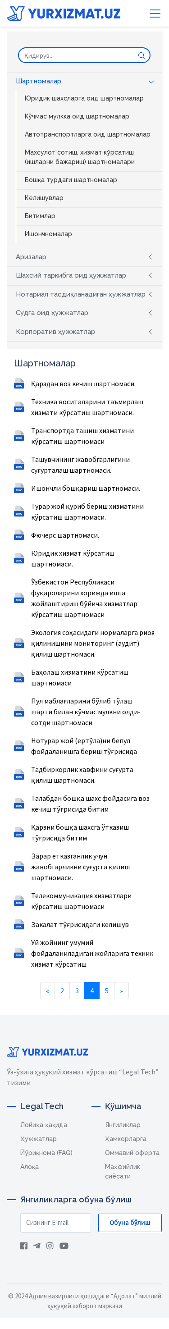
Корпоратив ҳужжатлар (55, 332)
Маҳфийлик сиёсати (122, 1171)
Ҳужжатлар (38, 1138)
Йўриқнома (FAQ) (46, 1152)
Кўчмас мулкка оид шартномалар (77, 116)
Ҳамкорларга (125, 1138)
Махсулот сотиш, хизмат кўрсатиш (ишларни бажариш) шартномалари (80, 157)
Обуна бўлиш (130, 1222)
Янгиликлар (123, 1124)
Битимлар (40, 215)
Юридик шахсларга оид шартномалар (84, 98)
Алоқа (29, 1166)
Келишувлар (44, 197)
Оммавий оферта (132, 1152)
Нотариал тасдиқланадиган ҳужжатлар (81, 294)
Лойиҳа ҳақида (43, 1124)
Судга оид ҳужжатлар (52, 313)
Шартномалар (38, 81)
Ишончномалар (48, 233)
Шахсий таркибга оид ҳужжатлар (71, 275)
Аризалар (31, 257)
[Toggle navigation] (155, 13)
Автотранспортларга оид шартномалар (88, 134)
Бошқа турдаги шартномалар (71, 179)
